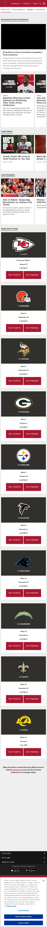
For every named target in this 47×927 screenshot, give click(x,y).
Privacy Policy (28, 906)
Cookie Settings (23, 910)
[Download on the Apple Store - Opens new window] (16, 870)
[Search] (40, 3)
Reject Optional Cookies (23, 916)
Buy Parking (32, 275)
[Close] (43, 882)
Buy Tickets (14, 275)
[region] (23, 903)
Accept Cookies (23, 923)
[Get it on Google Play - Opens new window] (31, 871)
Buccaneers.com (23, 770)
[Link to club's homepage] (4, 2)
